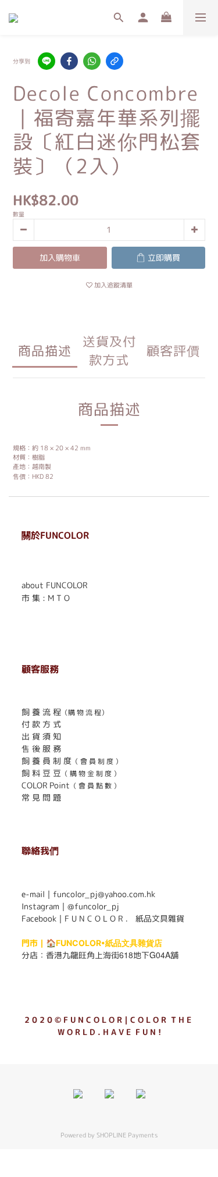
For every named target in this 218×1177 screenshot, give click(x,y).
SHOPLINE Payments (127, 1135)
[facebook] (69, 61)
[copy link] (114, 61)
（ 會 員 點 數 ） (95, 786)
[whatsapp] (92, 61)
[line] (46, 61)
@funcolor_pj (93, 906)
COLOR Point (46, 785)
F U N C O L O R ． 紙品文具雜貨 (124, 918)
